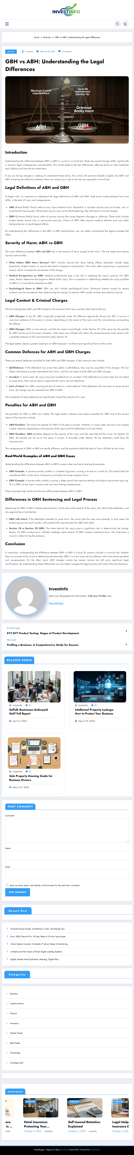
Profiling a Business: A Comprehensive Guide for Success (42, 645)
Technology (15, 1052)
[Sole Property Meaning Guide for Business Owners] (34, 752)
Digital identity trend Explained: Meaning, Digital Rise (34, 959)
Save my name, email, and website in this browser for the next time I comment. (45, 885)
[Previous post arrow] (126, 631)
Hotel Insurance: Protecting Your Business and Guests (15, 1124)
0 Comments (67, 51)
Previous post (13, 628)
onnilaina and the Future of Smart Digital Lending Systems (36, 951)
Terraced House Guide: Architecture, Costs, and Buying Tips (37, 928)
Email (7, 866)
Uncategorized (16, 1062)
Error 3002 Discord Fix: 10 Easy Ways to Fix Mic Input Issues (38, 936)
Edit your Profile (97, 596)
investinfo (29, 51)
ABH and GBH (43, 251)
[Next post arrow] (126, 644)
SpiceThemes (95, 1149)
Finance (13, 1013)
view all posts (56, 603)
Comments (9, 815)
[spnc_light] (125, 23)
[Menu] (7, 24)
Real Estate (15, 1043)
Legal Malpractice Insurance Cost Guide (104, 1124)
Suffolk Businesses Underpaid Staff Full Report (28, 712)
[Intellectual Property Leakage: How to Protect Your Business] (100, 686)
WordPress (64, 1149)
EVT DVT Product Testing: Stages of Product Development (43, 633)
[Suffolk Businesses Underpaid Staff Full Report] (34, 686)
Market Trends (16, 1033)
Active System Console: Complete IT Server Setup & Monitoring (39, 944)
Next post (11, 640)
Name (7, 848)
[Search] (117, 24)
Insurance (14, 1023)
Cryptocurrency (17, 1003)
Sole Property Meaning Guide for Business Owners (31, 778)
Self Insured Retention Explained (60, 1124)
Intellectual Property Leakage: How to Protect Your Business (94, 712)
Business (11, 51)
